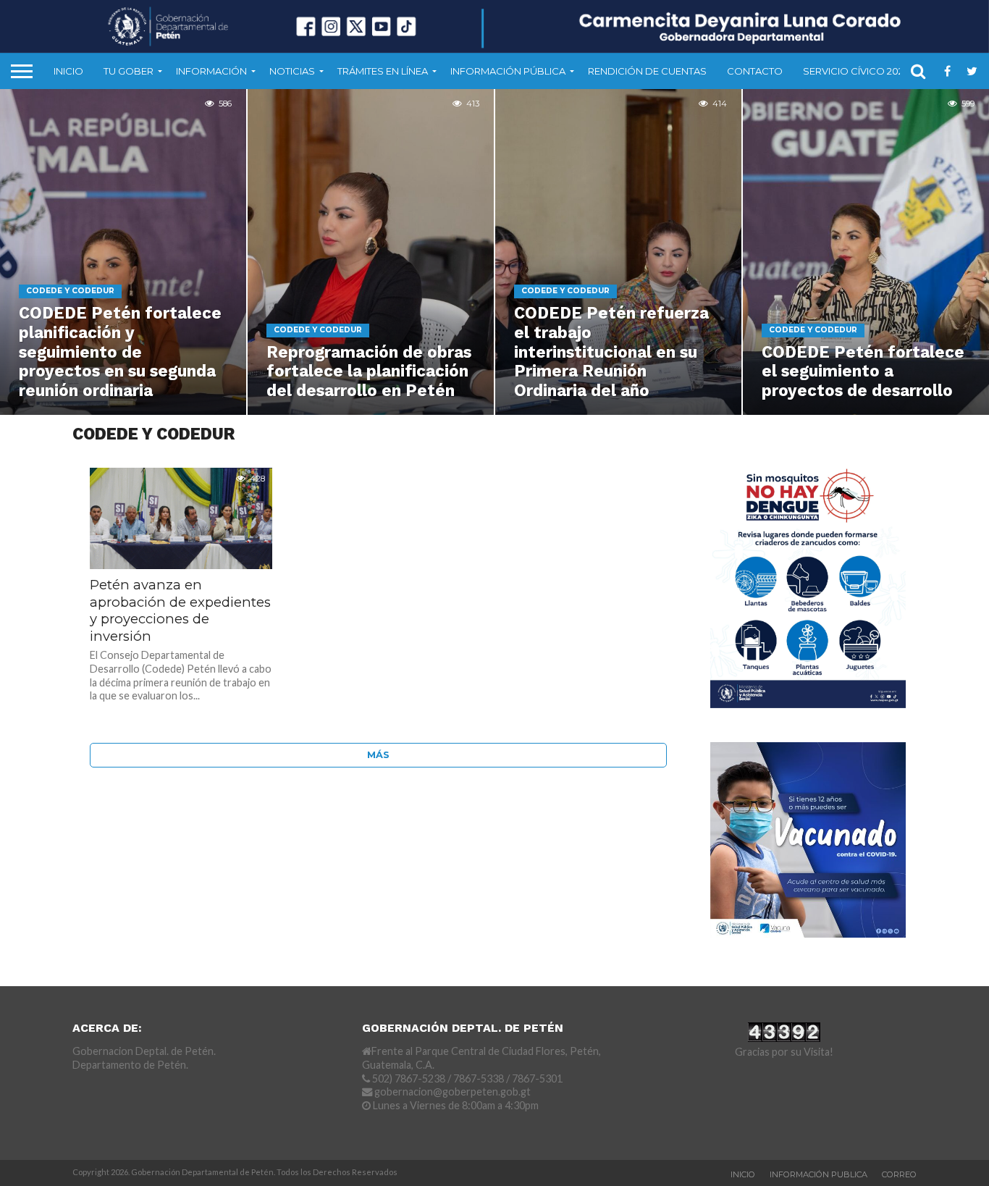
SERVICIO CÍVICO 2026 (856, 71)
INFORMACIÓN (211, 71)
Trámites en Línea (382, 71)
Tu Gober (128, 71)
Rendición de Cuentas (647, 71)
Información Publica (818, 1174)
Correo (899, 1174)
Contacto (755, 71)
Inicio (68, 71)
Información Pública (507, 71)
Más (378, 754)
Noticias (292, 71)
